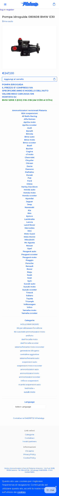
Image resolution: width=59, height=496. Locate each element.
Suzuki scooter (29, 290)
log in (3, 9)
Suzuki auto (29, 284)
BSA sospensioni (29, 113)
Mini (30, 231)
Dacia (29, 166)
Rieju (29, 272)
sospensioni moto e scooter (29, 366)
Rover (29, 269)
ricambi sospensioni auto (30, 384)
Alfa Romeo (29, 119)
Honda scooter (29, 195)
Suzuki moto (29, 287)
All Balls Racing (29, 116)
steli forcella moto (30, 339)
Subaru (29, 295)
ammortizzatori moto (29, 373)
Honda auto (29, 190)
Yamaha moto (29, 310)
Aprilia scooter (29, 125)
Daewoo (30, 169)
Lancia (29, 222)
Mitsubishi (29, 240)
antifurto (29, 335)
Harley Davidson (29, 187)
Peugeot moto (29, 257)
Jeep (29, 204)
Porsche (29, 263)
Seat (29, 278)
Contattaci (29, 438)
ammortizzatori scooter (29, 377)
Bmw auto (29, 137)
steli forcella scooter (29, 343)
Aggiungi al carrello (14, 79)
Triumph (29, 301)
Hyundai (30, 198)
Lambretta (29, 219)
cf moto (29, 154)
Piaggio (29, 260)
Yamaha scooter (29, 313)
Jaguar (29, 201)
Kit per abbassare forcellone (29, 328)
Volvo (29, 307)
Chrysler (29, 160)
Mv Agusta (29, 242)
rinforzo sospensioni (29, 381)
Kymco (29, 216)
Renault (29, 266)
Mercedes (29, 228)
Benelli (29, 131)
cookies (21, 492)
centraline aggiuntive (29, 354)
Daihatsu (29, 172)
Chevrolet (29, 157)
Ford (29, 181)
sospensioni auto (29, 362)
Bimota (29, 134)
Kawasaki (29, 207)
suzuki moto (29, 392)
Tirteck (29, 292)
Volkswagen (30, 304)
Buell (29, 145)
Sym (29, 281)
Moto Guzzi (29, 234)
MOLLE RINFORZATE (29, 324)
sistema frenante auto (29, 358)
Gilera (29, 184)
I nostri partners (29, 441)
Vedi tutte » (30, 388)
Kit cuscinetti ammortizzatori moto (29, 332)
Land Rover (29, 225)
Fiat (29, 178)
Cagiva (29, 151)
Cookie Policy (29, 458)
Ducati (29, 175)
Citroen (29, 163)
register (10, 9)
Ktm (29, 213)
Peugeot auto (29, 251)
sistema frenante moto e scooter (29, 347)
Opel (29, 248)
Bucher (29, 148)
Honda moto (29, 193)
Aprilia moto (30, 122)
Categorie (29, 434)
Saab (29, 275)
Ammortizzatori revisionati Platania (29, 110)
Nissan (29, 245)
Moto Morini (29, 237)
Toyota (29, 298)
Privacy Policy (29, 454)
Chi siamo (29, 451)
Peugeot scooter (29, 254)
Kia (29, 210)
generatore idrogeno (29, 351)
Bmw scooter (29, 143)
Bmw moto (29, 140)
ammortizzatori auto (29, 369)
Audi (29, 128)
